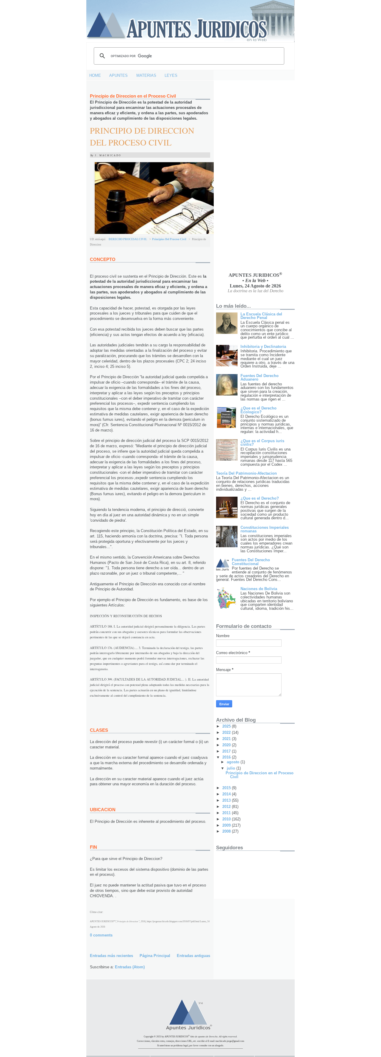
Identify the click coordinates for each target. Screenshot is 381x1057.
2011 (227, 813)
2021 (227, 739)
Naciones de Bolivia (259, 589)
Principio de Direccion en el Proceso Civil (133, 95)
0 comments (101, 935)
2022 (227, 732)
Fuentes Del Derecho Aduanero (260, 377)
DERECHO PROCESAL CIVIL (128, 239)
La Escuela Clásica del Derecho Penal (261, 316)
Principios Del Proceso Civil (169, 239)
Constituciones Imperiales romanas (265, 529)
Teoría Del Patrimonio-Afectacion (246, 473)
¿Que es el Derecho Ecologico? (259, 410)
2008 (227, 831)
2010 (227, 819)
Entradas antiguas (193, 955)
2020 (227, 745)
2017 (227, 751)
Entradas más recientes (111, 955)
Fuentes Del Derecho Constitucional (251, 562)
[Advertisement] (240, 176)
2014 (227, 794)
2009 (227, 825)
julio (231, 768)
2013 (227, 800)
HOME (95, 75)
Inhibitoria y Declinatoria (263, 346)
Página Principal (155, 955)
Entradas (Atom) (130, 967)
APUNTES (118, 75)
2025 (227, 726)
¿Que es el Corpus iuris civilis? (262, 443)
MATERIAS (146, 75)
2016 (227, 757)
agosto (234, 762)
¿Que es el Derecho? (260, 498)
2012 (227, 806)
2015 (227, 788)
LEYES (171, 75)
